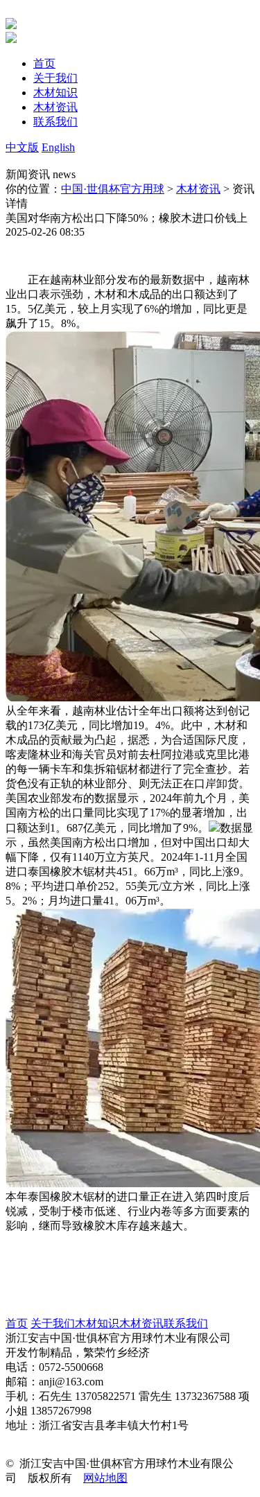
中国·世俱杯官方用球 (112, 189)
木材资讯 (198, 189)
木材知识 (97, 1323)
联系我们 (186, 1323)
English (58, 147)
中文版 (22, 147)
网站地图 (105, 1478)
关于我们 (53, 1323)
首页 (17, 1323)
